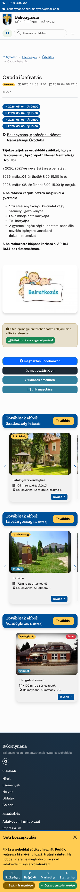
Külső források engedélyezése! (32, 340)
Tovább (58, 496)
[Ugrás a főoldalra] (7, 19)
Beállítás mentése (20, 885)
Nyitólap (11, 57)
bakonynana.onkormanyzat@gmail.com (33, 8)
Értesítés (48, 57)
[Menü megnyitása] (73, 33)
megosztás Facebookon (41, 361)
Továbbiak (64, 421)
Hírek (6, 779)
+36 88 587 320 (18, 3)
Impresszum (11, 828)
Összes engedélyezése (59, 885)
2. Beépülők (30, 875)
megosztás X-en (41, 370)
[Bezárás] (75, 837)
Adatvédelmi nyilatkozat (21, 821)
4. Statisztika (67, 875)
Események (29, 57)
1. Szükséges (12, 875)
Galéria (8, 805)
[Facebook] (7, 33)
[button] (75, 467)
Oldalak (8, 798)
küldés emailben (42, 380)
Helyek (7, 792)
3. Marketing (48, 875)
